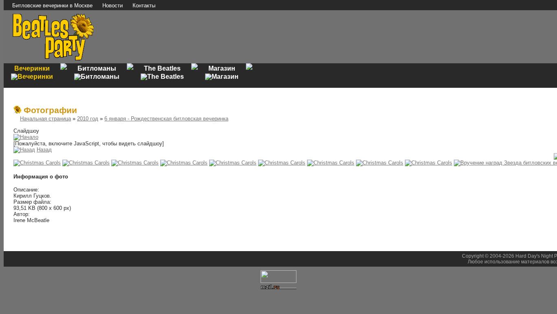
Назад (44, 150)
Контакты (144, 5)
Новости (112, 5)
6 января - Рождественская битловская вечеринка (166, 119)
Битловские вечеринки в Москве (52, 5)
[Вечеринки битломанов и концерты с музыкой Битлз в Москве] (53, 59)
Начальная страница (45, 119)
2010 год (87, 119)
